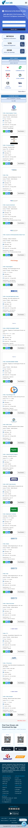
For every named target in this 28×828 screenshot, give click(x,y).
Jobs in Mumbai (21, 818)
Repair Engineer (9, 266)
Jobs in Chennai (4, 820)
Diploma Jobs (18, 779)
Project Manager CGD (10, 394)
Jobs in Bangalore (12, 818)
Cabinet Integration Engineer (12, 454)
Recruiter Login (18, 791)
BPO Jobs (5, 783)
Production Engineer (10, 145)
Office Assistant (9, 696)
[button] (23, 820)
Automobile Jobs (6, 779)
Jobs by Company (14, 58)
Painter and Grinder (10, 603)
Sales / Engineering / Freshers (14, 98)
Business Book (18, 787)
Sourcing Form (18, 793)
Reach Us (5, 787)
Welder (7, 543)
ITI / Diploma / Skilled (13, 96)
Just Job (14, 826)
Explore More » (22, 91)
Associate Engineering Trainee (12, 296)
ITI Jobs (17, 777)
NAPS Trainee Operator (11, 484)
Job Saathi (17, 789)
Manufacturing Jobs (7, 777)
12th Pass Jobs (18, 781)
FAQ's (4, 789)
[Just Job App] (14, 812)
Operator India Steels (10, 204)
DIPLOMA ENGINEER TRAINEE (12, 361)
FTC (7, 633)
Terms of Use (5, 793)
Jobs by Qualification (14, 60)
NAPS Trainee (9, 424)
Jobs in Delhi (4, 818)
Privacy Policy (6, 791)
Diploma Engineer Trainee (11, 113)
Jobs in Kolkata (13, 820)
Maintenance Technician (11, 514)
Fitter (7, 175)
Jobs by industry (14, 63)
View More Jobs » (21, 720)
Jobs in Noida (14, 822)
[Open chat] (24, 824)
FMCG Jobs (5, 781)
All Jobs (14, 100)
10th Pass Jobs (18, 783)
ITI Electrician (9, 663)
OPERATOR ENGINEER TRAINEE (12, 328)
